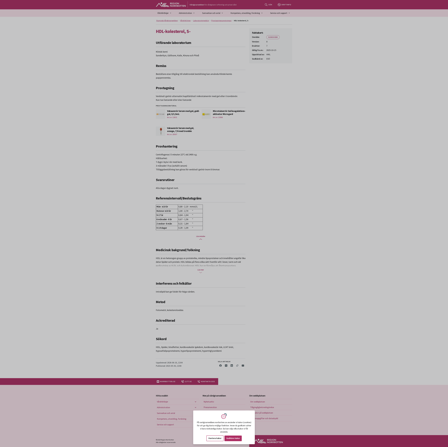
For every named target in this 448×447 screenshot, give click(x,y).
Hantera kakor (214, 438)
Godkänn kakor (233, 438)
